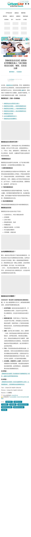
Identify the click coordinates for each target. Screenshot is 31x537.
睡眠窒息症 (9, 85)
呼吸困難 (13, 404)
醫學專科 (5, 16)
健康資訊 (17, 12)
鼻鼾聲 (4, 410)
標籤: (3, 402)
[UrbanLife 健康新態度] (15, 4)
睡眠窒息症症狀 (8, 113)
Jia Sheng (11, 79)
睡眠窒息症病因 (6, 407)
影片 (12, 19)
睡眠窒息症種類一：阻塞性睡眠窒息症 (15, 106)
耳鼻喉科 (19, 72)
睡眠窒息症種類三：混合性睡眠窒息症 (15, 111)
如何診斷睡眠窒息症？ (10, 116)
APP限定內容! (9, 12)
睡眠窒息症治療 (18, 407)
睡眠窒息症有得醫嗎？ (10, 118)
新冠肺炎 (6, 19)
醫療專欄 (23, 12)
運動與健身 (25, 16)
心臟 (22, 90)
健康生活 (12, 16)
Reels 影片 (18, 19)
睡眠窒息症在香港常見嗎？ (12, 103)
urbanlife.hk (15, 395)
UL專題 (25, 19)
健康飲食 (18, 16)
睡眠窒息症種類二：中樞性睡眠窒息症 (15, 108)
